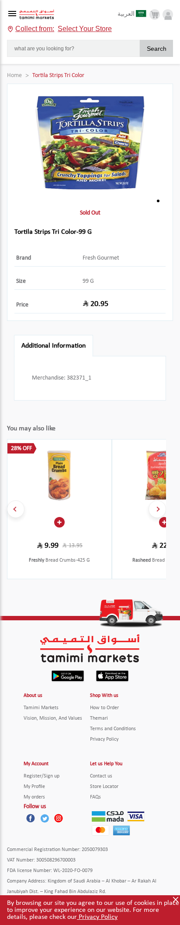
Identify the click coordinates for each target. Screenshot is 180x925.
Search (156, 48)
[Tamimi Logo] (36, 15)
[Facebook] (31, 818)
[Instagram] (59, 818)
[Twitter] (45, 818)
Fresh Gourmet (101, 258)
